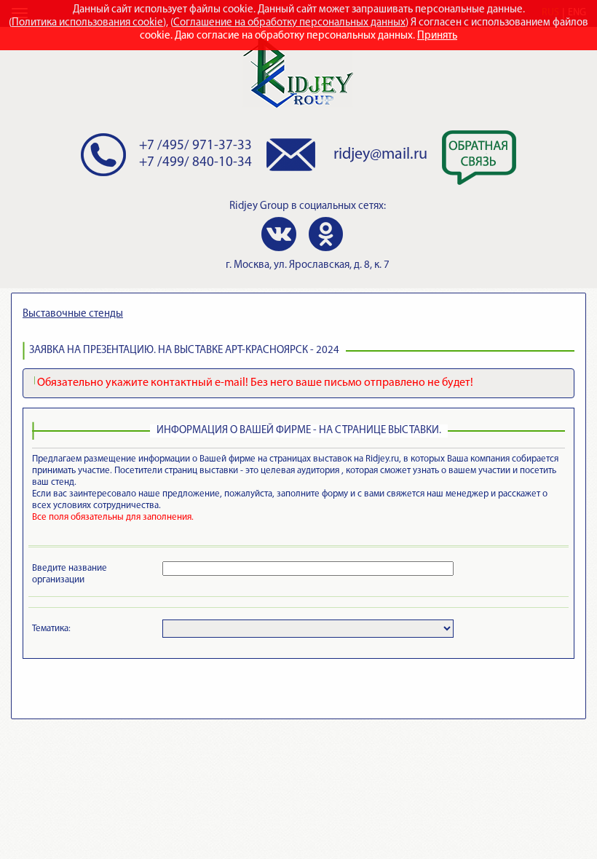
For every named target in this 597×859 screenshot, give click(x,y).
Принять (437, 36)
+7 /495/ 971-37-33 (195, 146)
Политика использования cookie (87, 22)
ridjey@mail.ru (380, 154)
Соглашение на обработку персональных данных (289, 22)
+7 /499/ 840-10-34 (195, 163)
